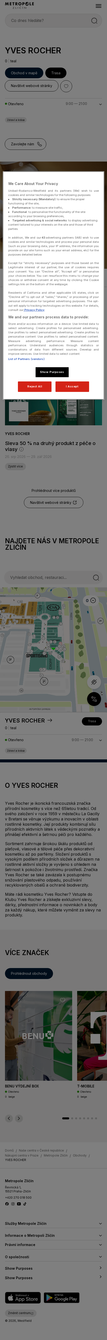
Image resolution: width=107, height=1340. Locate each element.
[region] (54, 285)
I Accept (72, 386)
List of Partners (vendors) (26, 359)
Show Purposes (52, 372)
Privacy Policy (34, 310)
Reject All (34, 386)
